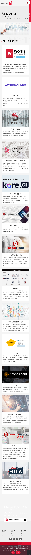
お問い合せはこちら (14, 519)
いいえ (18, 552)
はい (13, 552)
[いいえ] (29, 550)
